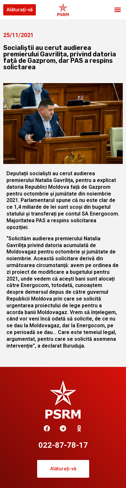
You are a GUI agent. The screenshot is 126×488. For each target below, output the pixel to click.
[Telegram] (63, 428)
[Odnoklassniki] (79, 428)
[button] (117, 10)
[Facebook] (46, 428)
